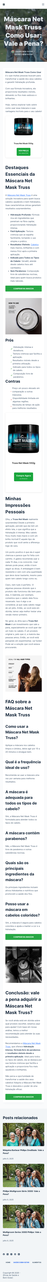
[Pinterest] (15, 1254)
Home (8, 1262)
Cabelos (35, 244)
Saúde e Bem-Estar (23, 54)
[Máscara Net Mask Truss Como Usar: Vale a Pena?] (23, 316)
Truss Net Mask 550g (23, 143)
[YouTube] (19, 1254)
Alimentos (36, 1262)
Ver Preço (24, 152)
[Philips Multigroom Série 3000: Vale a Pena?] (23, 1175)
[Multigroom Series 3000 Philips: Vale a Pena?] (23, 1216)
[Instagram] (11, 1254)
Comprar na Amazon (23, 289)
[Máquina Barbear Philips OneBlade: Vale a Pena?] (23, 1134)
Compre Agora (23, 476)
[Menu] (43, 4)
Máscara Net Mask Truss (19, 195)
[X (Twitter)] (8, 1254)
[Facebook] (4, 1254)
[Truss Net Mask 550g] (23, 126)
